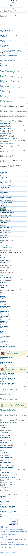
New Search (14, 3)
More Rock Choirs (25, 377)
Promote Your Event (14, 519)
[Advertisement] (14, 22)
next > (4, 516)
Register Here (14, 521)
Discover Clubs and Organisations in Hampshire (14, 28)
